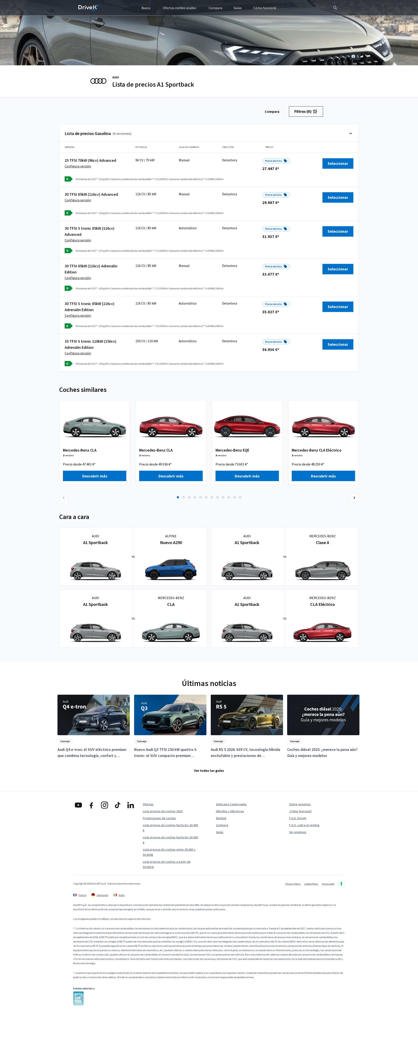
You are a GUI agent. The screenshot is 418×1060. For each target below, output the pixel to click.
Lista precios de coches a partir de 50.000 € (166, 864)
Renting (221, 818)
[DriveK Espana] (89, 7)
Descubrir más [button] (94, 476)
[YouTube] (78, 805)
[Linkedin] (130, 805)
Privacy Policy (293, 883)
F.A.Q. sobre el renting (304, 825)
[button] (178, 497)
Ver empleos (298, 832)
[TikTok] (117, 805)
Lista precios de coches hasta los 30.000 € (170, 839)
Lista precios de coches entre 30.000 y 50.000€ (169, 852)
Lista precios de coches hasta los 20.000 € (170, 827)
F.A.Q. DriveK (297, 818)
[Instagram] (104, 805)
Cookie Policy (311, 883)
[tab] (272, 111)
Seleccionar (338, 163)
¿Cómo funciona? (300, 811)
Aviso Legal (328, 883)
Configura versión (78, 166)
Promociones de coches (159, 818)
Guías (220, 832)
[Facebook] (91, 805)
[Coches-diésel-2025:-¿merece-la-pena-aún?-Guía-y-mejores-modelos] (323, 727)
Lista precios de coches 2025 (163, 811)
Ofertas (148, 804)
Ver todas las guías (209, 770)
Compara (222, 825)
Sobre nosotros (300, 804)
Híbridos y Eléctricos (230, 811)
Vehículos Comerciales (231, 804)
